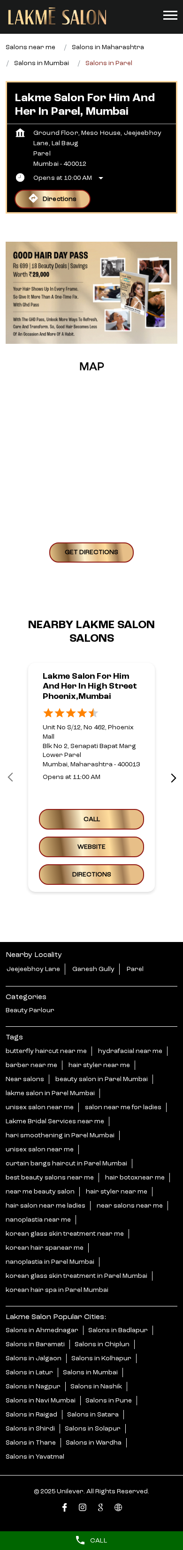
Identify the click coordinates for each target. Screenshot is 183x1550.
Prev (11, 777)
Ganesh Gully (93, 969)
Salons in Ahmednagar (42, 1330)
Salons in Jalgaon (33, 1358)
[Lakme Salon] (57, 16)
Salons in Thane (31, 1442)
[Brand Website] (118, 1509)
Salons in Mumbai (90, 1372)
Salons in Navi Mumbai (41, 1400)
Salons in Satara (93, 1414)
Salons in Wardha (94, 1442)
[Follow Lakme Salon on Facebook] (65, 1509)
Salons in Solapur (93, 1428)
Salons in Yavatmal (35, 1457)
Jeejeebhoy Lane (33, 969)
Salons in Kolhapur (101, 1358)
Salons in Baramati (35, 1344)
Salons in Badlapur (118, 1330)
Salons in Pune (108, 1400)
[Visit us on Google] (100, 1509)
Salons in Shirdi (30, 1428)
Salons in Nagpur (33, 1386)
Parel (135, 969)
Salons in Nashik (96, 1386)
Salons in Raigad (31, 1414)
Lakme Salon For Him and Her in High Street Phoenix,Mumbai (90, 686)
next (171, 777)
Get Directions (91, 552)
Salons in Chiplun (102, 1344)
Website (91, 847)
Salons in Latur (29, 1372)
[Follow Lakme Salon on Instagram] (83, 1509)
